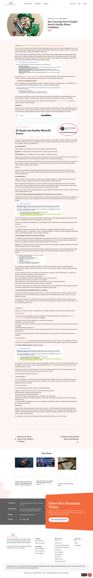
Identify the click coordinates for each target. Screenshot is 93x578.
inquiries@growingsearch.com (27, 514)
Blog (79, 3)
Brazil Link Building (39, 553)
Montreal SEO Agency (40, 543)
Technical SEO (58, 543)
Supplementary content (21, 340)
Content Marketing (59, 552)
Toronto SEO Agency (39, 540)
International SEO (59, 554)
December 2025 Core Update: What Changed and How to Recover (44, 482)
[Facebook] (21, 519)
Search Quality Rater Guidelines (31, 76)
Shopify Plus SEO (59, 559)
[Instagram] (28, 519)
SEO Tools (72, 3)
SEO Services (28, 3)
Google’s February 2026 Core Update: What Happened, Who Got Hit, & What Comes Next (23, 483)
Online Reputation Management (62, 545)
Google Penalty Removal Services (62, 547)
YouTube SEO (58, 556)
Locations (45, 3)
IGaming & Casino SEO (60, 561)
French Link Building (39, 550)
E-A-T (49, 30)
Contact (85, 3)
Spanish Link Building (40, 548)
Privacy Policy (77, 545)
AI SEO (56, 540)
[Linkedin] (25, 519)
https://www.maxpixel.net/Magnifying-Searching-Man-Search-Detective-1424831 (43, 45)
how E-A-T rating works (62, 101)
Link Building (37, 3)
